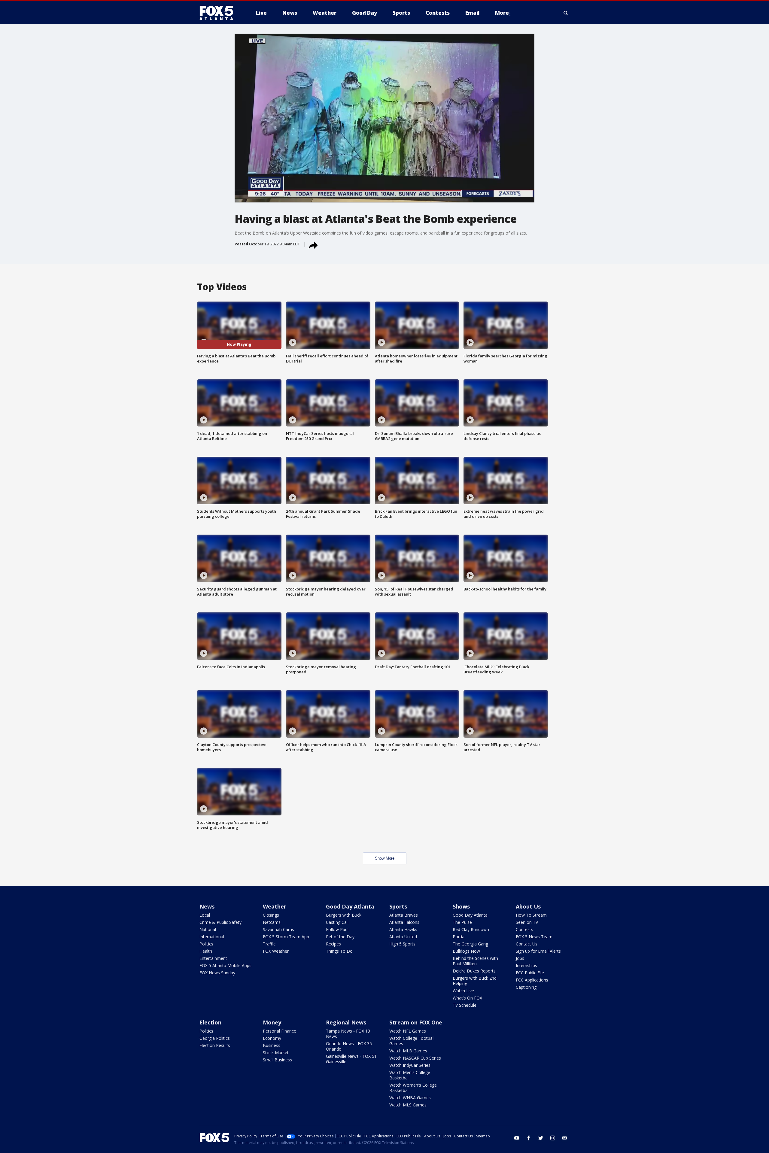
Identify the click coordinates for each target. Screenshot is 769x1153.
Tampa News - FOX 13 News (348, 1033)
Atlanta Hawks (403, 929)
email (565, 1138)
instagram (553, 1138)
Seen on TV (527, 922)
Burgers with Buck (343, 915)
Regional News (346, 1022)
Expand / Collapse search (566, 12)
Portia (458, 936)
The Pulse (462, 922)
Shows (461, 906)
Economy (272, 1038)
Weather (274, 906)
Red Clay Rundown (471, 929)
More (502, 12)
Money (272, 1022)
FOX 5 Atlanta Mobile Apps (225, 965)
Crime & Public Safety (220, 922)
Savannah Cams (278, 929)
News (206, 906)
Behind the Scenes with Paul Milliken (475, 960)
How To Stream (531, 915)
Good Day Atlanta (350, 906)
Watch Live (463, 991)
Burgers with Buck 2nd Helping (475, 980)
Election (210, 1022)
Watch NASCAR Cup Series (415, 1058)
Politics (206, 944)
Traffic (269, 944)
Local (204, 915)
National (207, 929)
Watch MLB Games (408, 1051)
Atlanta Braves (403, 915)
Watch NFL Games (407, 1031)
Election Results (214, 1045)
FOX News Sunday (217, 972)
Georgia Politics (214, 1038)
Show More (384, 858)
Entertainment (213, 958)
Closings (271, 915)
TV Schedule (464, 1005)
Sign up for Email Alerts (538, 951)
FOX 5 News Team (534, 936)
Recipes (333, 944)
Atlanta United (403, 936)
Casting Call (337, 922)
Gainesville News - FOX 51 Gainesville (351, 1058)
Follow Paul (337, 929)
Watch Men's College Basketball (409, 1075)
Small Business (277, 1060)
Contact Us (526, 944)
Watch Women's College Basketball (413, 1087)
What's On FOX (467, 998)
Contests (524, 929)
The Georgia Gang (470, 944)
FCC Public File (530, 972)
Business (271, 1045)
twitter (541, 1138)
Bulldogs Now (466, 951)
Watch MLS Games (408, 1105)
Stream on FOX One (415, 1022)
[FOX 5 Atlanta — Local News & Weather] (219, 13)
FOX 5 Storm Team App (286, 936)
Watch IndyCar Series (409, 1065)
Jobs (520, 958)
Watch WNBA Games (410, 1097)
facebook (528, 1138)
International (211, 936)
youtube (516, 1138)
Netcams (272, 922)
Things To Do (339, 951)
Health (205, 951)
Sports (398, 906)
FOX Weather (276, 951)
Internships (526, 965)
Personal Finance (279, 1031)
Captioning (526, 987)
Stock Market (276, 1052)
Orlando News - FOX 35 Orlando (349, 1046)
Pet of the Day (340, 936)
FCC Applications (532, 980)
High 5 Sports (402, 944)
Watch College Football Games (411, 1040)
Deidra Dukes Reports (474, 971)
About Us (528, 906)
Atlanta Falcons (404, 922)
